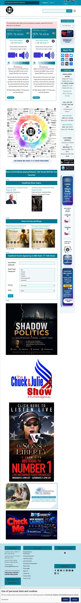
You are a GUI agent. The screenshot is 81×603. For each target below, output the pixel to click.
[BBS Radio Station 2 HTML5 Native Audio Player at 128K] (50, 55)
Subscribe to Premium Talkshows (16, 2)
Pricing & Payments (28, 556)
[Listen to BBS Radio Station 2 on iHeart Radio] (67, 233)
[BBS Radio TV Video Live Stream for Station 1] (12, 55)
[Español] (75, 1)
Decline (65, 599)
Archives (10, 97)
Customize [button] (4, 599)
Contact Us (26, 573)
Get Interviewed (27, 561)
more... (8, 218)
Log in (51, 2)
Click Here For (67, 91)
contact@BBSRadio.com (11, 566)
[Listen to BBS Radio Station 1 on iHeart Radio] (67, 221)
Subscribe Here (69, 300)
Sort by (10, 285)
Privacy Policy (27, 576)
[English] (63, 1)
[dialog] (40, 595)
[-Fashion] (37, 276)
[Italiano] (70, 1)
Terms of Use (27, 578)
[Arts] (37, 270)
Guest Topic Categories (12, 270)
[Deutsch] (68, 1)
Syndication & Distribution (30, 563)
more (7, 180)
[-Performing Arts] (37, 278)
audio (71, 79)
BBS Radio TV (18, 43)
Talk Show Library (27, 558)
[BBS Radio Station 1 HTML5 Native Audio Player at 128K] (24, 55)
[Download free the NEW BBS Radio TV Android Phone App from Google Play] (67, 161)
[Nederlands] (65, 1)
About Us (25, 571)
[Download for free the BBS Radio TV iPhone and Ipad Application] (67, 168)
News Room (26, 566)
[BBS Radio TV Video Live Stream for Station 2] (38, 55)
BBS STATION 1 (67, 116)
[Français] (66, 1)
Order (10, 290)
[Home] (10, 11)
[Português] (72, 1)
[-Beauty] (37, 274)
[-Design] (37, 272)
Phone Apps (26, 568)
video (71, 85)
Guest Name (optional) (12, 264)
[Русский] (74, 1)
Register (45, 2)
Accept (75, 599)
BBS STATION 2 (67, 125)
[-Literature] (37, 280)
